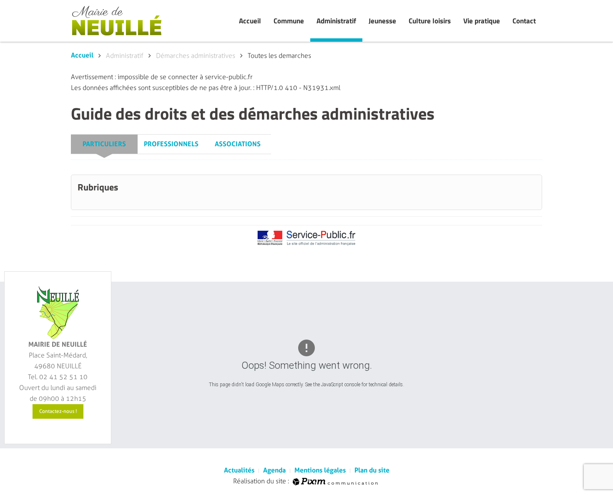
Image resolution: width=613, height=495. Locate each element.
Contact (524, 20)
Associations (238, 144)
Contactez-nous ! (58, 411)
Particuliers (104, 144)
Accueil (250, 20)
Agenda (274, 470)
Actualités (239, 470)
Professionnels (171, 144)
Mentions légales (320, 470)
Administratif (336, 20)
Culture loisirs (430, 20)
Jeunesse (382, 20)
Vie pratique (481, 20)
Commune (289, 20)
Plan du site (371, 470)
